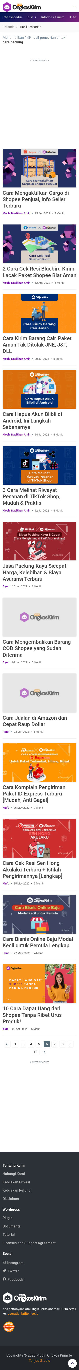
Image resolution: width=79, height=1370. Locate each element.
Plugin (8, 1218)
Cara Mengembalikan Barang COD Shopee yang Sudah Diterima (37, 648)
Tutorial (9, 1235)
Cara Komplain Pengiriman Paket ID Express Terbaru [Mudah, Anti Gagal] (34, 793)
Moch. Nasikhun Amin (16, 213)
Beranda (8, 27)
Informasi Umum (52, 17)
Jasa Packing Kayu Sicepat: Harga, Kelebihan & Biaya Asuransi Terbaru (35, 572)
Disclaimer (11, 1199)
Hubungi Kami (14, 1174)
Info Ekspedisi (12, 17)
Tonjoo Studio (39, 1361)
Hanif (6, 731)
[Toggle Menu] (74, 7)
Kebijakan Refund (17, 1190)
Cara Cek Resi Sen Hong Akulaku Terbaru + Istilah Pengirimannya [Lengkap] (33, 869)
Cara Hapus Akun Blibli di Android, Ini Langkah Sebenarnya (32, 420)
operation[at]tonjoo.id (23, 1313)
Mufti (6, 807)
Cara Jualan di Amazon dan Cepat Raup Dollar (35, 721)
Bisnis (31, 17)
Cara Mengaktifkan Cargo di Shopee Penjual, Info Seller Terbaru (36, 199)
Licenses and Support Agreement (29, 1243)
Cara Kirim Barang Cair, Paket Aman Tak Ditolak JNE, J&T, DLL (37, 344)
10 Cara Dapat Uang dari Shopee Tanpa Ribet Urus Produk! (32, 1015)
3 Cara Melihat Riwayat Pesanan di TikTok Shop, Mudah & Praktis (31, 496)
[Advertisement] (39, 102)
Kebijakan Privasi (16, 1182)
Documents (11, 1226)
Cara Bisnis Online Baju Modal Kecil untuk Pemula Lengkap (38, 942)
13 (36, 1052)
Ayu (5, 586)
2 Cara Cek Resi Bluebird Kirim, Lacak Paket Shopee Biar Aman (39, 271)
